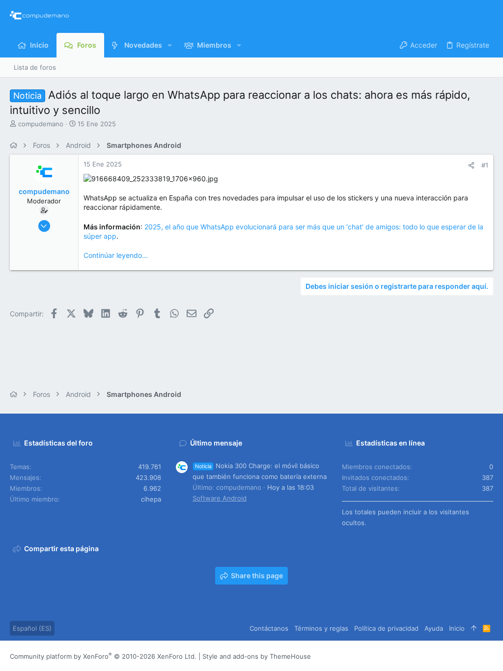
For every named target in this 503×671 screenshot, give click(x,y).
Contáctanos (269, 628)
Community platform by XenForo (103, 656)
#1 (484, 165)
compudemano (40, 124)
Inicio (457, 628)
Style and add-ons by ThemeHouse (256, 656)
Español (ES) (32, 628)
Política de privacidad (386, 628)
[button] (169, 45)
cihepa (151, 499)
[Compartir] (471, 165)
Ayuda (433, 628)
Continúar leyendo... (116, 255)
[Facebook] (429, 656)
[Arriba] (474, 628)
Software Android (220, 498)
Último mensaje (216, 443)
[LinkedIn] (459, 656)
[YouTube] (488, 656)
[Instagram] (444, 656)
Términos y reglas (321, 628)
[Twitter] (474, 656)
